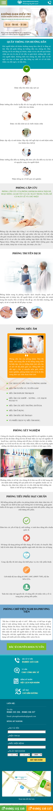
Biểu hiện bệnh (16, 743)
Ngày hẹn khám (17, 751)
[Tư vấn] (26, 670)
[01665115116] (26, 660)
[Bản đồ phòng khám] (26, 691)
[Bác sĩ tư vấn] (26, 646)
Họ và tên (14, 728)
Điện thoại (14, 736)
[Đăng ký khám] (26, 681)
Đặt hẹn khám (36, 760)
